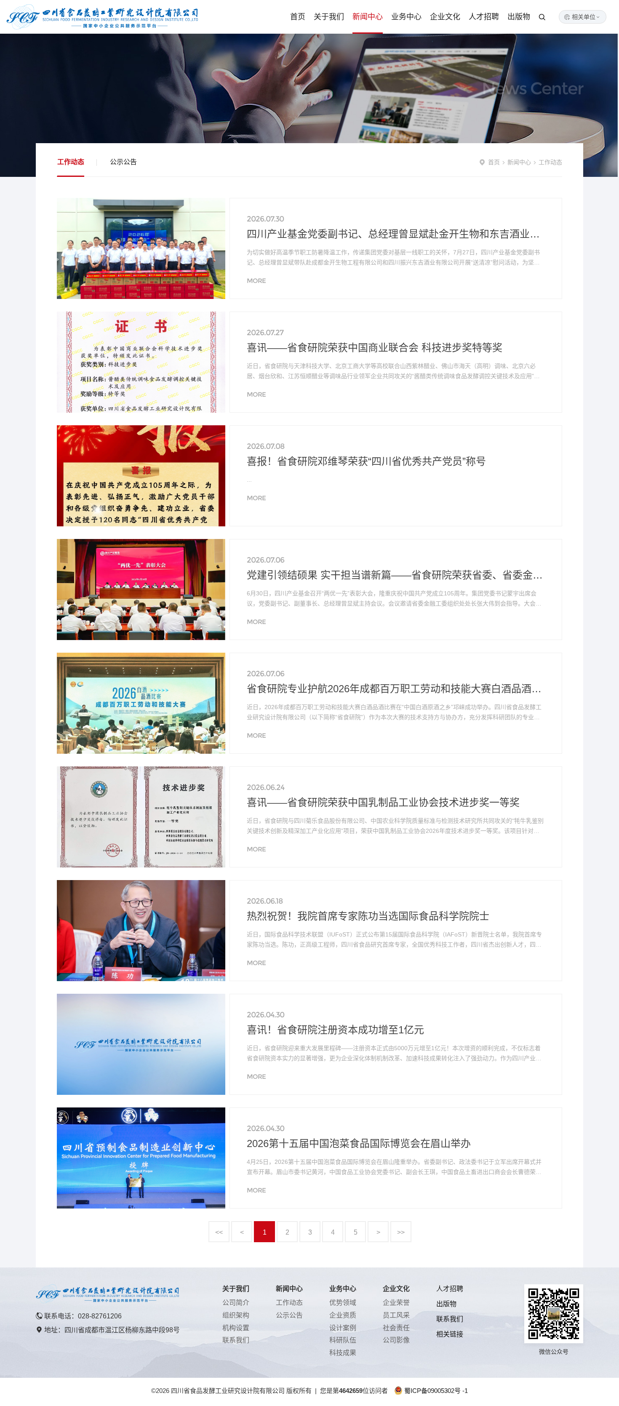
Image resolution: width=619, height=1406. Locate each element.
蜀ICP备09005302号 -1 (436, 1390)
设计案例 (342, 1327)
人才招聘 (484, 17)
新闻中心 (367, 17)
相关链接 (449, 1334)
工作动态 (70, 161)
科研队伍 (342, 1340)
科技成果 (342, 1352)
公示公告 (123, 161)
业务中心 (406, 17)
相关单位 (586, 16)
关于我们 (329, 17)
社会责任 (396, 1327)
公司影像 (396, 1340)
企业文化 (445, 17)
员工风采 (396, 1315)
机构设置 (235, 1327)
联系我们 (235, 1340)
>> (401, 1232)
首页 (297, 17)
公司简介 (235, 1302)
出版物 (518, 17)
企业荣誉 (396, 1302)
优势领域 (342, 1302)
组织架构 (235, 1315)
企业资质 (342, 1315)
